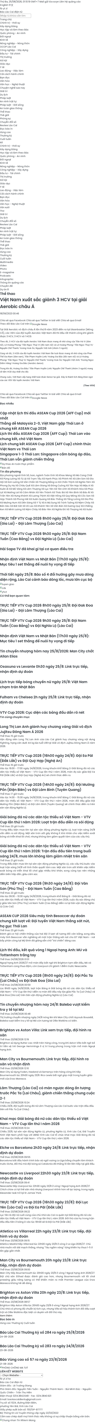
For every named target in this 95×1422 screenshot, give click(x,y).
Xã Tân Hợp (72, 485)
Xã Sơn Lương (12, 482)
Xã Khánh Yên (42, 506)
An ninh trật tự (8, 101)
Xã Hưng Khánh (20, 495)
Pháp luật (5, 98)
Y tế (2, 67)
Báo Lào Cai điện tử (11, 11)
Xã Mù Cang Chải (82, 475)
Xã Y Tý (37, 502)
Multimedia (6, 262)
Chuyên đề (6, 286)
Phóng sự (5, 118)
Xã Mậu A (84, 485)
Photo (3, 268)
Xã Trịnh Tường (66, 502)
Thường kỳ (6, 135)
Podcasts (5, 275)
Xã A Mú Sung (49, 502)
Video (3, 265)
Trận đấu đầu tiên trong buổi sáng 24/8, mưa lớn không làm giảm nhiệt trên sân (45, 851)
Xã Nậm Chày (83, 502)
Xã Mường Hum (9, 502)
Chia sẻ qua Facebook (13, 320)
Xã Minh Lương (13, 509)
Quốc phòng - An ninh (12, 33)
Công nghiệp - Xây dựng (14, 50)
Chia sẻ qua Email (71, 320)
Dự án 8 (4, 289)
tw (9, 1378)
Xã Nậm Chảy (30, 509)
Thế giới (4, 115)
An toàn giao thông (11, 108)
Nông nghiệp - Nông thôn (15, 43)
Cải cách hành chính (12, 74)
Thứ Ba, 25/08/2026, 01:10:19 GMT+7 (19, 1)
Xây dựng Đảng (8, 26)
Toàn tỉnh (49, 475)
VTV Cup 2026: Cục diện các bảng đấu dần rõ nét (42, 712)
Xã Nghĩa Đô (59, 509)
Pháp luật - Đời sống (12, 105)
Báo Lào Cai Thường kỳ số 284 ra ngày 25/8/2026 (42, 1332)
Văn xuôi (5, 207)
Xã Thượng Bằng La (46, 482)
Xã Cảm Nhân (27, 492)
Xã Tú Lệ (22, 478)
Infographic (6, 279)
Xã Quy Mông (70, 495)
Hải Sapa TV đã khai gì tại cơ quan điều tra (36, 549)
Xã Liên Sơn (79, 478)
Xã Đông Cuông (56, 485)
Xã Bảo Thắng (55, 499)
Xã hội (3, 60)
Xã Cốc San (84, 495)
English (4, 5)
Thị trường (6, 57)
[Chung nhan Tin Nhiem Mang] (17, 1419)
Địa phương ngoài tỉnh (13, 475)
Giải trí (3, 91)
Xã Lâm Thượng (32, 489)
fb (1, 8)
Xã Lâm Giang (39, 485)
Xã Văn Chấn (27, 482)
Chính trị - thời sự (10, 22)
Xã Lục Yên (47, 489)
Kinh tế (4, 40)
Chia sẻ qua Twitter (37, 320)
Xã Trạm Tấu (34, 478)
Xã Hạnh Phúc (50, 478)
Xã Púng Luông (8, 478)
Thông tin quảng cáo (12, 282)
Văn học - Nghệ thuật (12, 84)
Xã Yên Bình (72, 492)
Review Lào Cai (8, 125)
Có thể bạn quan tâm (15, 596)
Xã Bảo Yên (45, 509)
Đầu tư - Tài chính (10, 53)
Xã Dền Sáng (25, 502)
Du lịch (4, 94)
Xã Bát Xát (16, 506)
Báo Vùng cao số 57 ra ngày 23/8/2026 (33, 1359)
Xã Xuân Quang (38, 499)
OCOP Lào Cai (8, 46)
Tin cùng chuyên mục (15, 717)
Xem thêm (6, 1315)
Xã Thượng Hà (74, 509)
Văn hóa (5, 81)
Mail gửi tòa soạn (49, 1)
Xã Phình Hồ (65, 478)
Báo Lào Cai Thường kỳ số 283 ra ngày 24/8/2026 (42, 1346)
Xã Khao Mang (64, 475)
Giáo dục (5, 63)
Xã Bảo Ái (85, 492)
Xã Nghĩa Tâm (83, 482)
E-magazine (7, 272)
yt (4, 8)
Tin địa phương (10, 471)
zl (6, 8)
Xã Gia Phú (87, 499)
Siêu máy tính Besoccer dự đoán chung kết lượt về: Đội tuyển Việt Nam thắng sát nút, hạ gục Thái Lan (45, 920)
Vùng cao (5, 132)
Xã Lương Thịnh (38, 495)
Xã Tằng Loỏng (72, 499)
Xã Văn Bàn (57, 506)
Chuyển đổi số (8, 122)
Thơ (2, 210)
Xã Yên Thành (44, 492)
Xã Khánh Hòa (76, 489)
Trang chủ (6, 19)
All (1, 142)
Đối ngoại (5, 36)
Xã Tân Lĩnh (61, 489)
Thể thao (5, 111)
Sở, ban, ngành (35, 475)
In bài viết (54, 320)
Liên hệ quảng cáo (70, 1)
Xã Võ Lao (28, 506)
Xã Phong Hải (21, 499)
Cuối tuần (5, 139)
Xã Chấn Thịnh (66, 482)
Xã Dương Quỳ (72, 506)
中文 (11, 5)
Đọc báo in (6, 128)
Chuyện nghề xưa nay (12, 87)
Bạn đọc (5, 77)
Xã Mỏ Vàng (16, 489)
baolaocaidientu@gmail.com (24, 1399)
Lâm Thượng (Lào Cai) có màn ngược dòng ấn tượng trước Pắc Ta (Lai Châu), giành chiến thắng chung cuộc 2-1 (47, 1093)
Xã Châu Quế (23, 485)
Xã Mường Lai (11, 492)
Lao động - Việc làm (11, 70)
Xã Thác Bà (58, 492)
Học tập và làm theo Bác (14, 29)
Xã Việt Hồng (54, 495)
